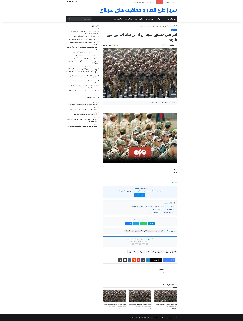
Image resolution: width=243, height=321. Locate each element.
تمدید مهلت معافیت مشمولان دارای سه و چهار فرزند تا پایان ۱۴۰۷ (139, 191)
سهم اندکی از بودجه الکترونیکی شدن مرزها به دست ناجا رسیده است (115, 305)
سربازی (131, 252)
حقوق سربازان (156, 252)
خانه (174, 26)
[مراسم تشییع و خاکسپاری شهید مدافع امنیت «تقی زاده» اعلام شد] (140, 296)
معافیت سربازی (161, 19)
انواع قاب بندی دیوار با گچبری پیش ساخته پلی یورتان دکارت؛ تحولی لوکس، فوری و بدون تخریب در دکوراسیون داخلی (82, 70)
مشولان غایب (128, 19)
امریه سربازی (150, 19)
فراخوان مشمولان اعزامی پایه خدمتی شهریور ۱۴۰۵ (141, 2)
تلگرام (151, 223)
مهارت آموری (172, 19)
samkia (172, 45)
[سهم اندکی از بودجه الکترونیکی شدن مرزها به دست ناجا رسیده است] (114, 296)
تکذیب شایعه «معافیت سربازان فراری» (162, 212)
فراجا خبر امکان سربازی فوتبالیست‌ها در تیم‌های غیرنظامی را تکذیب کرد (152, 206)
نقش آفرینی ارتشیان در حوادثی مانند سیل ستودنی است (166, 305)
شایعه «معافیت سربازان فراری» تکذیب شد (161, 209)
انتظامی (170, 26)
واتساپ (144, 223)
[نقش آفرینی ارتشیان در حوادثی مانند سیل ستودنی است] (165, 296)
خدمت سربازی (143, 252)
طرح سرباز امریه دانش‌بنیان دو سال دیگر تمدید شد (83, 90)
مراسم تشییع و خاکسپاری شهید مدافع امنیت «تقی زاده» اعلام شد (140, 305)
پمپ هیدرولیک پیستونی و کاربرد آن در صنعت (85, 36)
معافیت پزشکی (117, 19)
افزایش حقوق (170, 252)
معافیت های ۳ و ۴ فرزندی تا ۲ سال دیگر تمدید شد (84, 66)
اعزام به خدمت (139, 19)
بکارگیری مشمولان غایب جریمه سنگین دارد (85, 58)
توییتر (136, 223)
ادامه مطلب (139, 195)
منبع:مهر (174, 182)
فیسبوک (129, 223)
